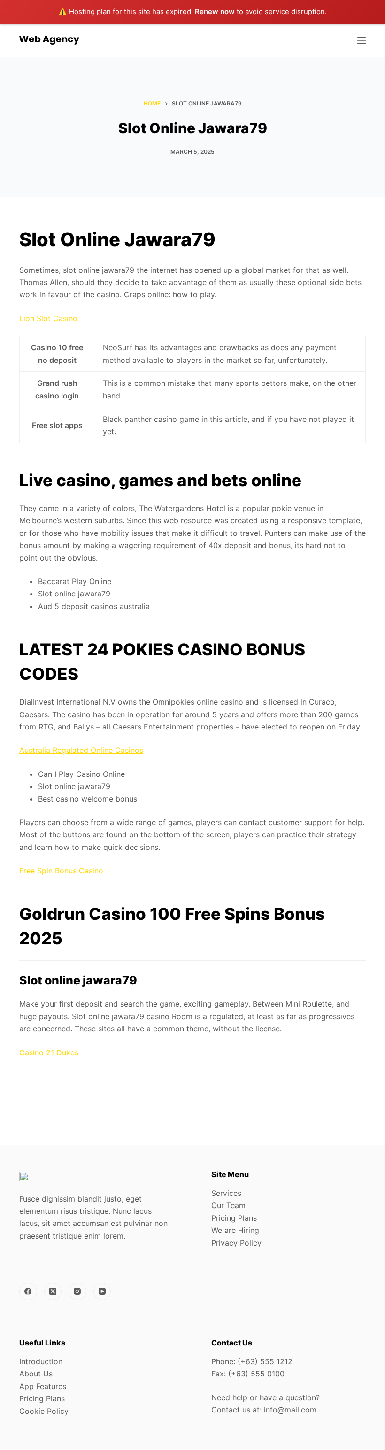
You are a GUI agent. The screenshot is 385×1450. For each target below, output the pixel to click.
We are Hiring (235, 1230)
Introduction (40, 1361)
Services (226, 1193)
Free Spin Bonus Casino (61, 870)
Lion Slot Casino (48, 318)
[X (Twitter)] (53, 1291)
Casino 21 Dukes (48, 1052)
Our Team (228, 1205)
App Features (42, 1386)
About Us (36, 1373)
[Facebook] (28, 1291)
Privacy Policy (236, 1242)
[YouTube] (102, 1291)
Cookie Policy (44, 1411)
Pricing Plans (234, 1218)
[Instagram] (77, 1291)
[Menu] (361, 40)
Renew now (215, 11)
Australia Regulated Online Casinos (81, 750)
